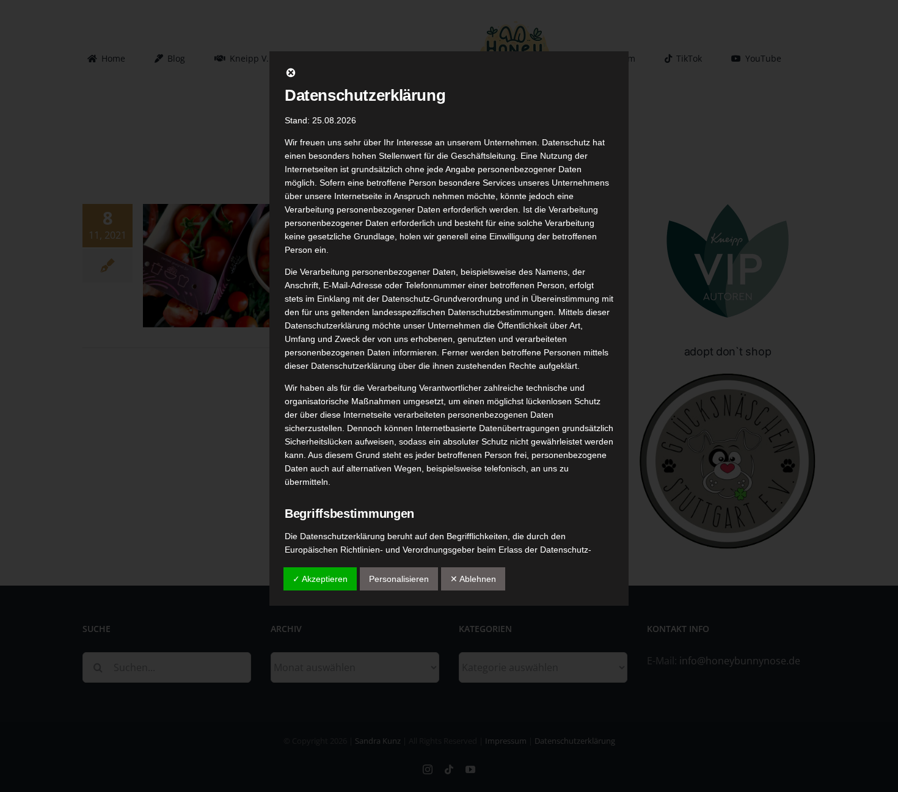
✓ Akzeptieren (320, 579)
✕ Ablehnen (473, 579)
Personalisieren (399, 579)
